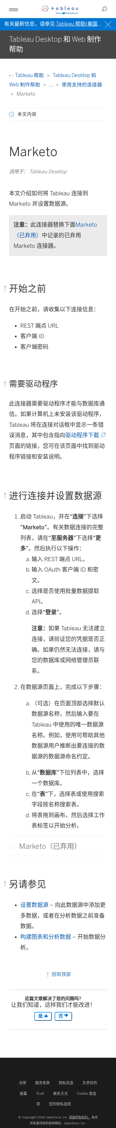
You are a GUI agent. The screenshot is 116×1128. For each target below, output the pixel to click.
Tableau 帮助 (29, 75)
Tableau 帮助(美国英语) (83, 24)
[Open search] (104, 9)
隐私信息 (66, 1083)
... (51, 85)
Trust (40, 1093)
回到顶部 (60, 974)
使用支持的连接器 (82, 85)
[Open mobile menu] (13, 9)
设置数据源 (34, 905)
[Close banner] (109, 23)
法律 (22, 1083)
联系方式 (60, 1093)
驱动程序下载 (84, 435)
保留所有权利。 (80, 1117)
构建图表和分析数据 (45, 937)
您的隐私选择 (60, 1104)
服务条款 (42, 1083)
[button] (11, 114)
